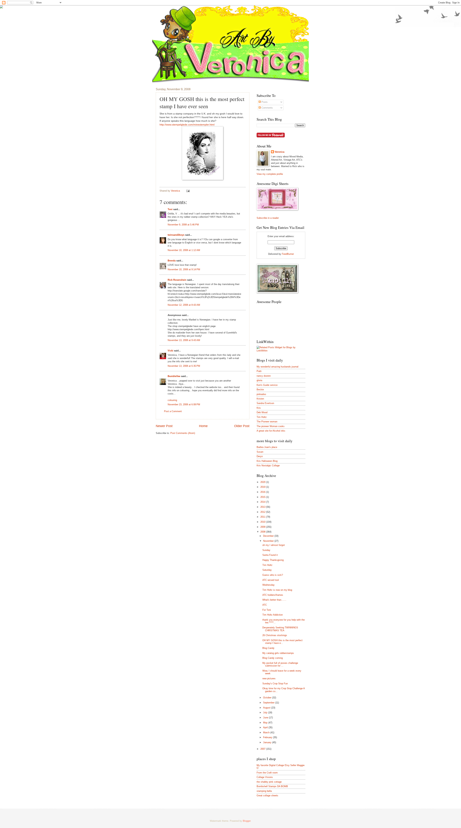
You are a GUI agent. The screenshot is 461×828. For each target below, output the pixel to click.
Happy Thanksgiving (273, 560)
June (266, 717)
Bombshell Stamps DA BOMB (272, 786)
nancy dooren (264, 375)
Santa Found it (270, 555)
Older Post (241, 426)
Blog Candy (268, 648)
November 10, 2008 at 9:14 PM (184, 269)
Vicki (170, 350)
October (267, 697)
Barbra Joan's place (267, 447)
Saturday (267, 570)
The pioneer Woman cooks (271, 426)
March (266, 732)
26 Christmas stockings (274, 635)
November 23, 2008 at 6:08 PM (184, 404)
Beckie (260, 389)
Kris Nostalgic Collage (268, 465)
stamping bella (264, 791)
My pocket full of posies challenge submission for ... (280, 664)
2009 (263, 527)
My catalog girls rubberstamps (278, 653)
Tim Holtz (262, 417)
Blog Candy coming (272, 658)
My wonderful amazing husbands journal (277, 366)
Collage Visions (265, 777)
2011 (263, 516)
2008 (263, 531)
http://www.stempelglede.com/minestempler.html (187, 124)
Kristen (260, 398)
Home (203, 426)
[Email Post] (187, 190)
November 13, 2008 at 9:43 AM (184, 340)
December (268, 536)
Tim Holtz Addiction (272, 614)
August (267, 707)
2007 (263, 749)
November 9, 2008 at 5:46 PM (183, 224)
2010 (263, 521)
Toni (170, 209)
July (265, 712)
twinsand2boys (176, 235)
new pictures (269, 678)
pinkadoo (261, 394)
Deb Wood (262, 412)
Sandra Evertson (265, 403)
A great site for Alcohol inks (271, 430)
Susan (260, 451)
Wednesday (268, 585)
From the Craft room (267, 772)
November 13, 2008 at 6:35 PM (184, 366)
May (265, 722)
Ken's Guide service (267, 385)
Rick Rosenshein (177, 280)
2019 (263, 487)
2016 (263, 492)
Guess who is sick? (272, 575)
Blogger (246, 821)
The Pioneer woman (267, 421)
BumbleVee (174, 376)
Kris (259, 408)
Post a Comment (173, 411)
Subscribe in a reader (268, 218)
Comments (267, 107)
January (267, 742)
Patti (259, 371)
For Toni (266, 610)
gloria (259, 380)
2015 (263, 497)
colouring (172, 400)
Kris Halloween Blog (267, 461)
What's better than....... (274, 599)
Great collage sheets (267, 795)
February (268, 737)
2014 (263, 502)
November (268, 541)
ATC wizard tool (270, 580)
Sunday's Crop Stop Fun (275, 683)
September (269, 702)
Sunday (266, 550)
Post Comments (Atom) (182, 433)
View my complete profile (270, 174)
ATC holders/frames (272, 595)
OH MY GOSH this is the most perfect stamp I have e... (282, 641)
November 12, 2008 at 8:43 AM (184, 305)
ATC (264, 604)
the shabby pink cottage (269, 781)
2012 (263, 512)
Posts (264, 102)
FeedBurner (288, 254)
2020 (263, 482)
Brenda (172, 260)
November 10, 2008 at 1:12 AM (184, 250)
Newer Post (164, 426)
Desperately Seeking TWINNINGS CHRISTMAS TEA (280, 629)
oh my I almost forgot (273, 545)
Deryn (260, 456)
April (265, 727)
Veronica (279, 152)
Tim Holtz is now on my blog (277, 590)
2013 (263, 507)
